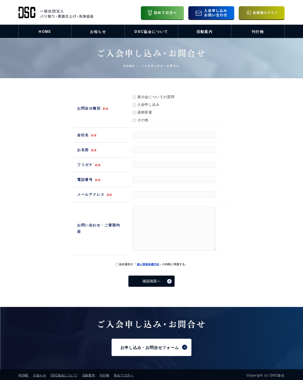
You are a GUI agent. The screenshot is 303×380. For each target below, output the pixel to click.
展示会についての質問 (155, 96)
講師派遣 (144, 112)
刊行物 (258, 31)
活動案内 (205, 31)
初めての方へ (124, 375)
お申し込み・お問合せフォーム (149, 347)
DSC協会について (151, 31)
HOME (45, 31)
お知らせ (98, 31)
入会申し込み (148, 104)
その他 (142, 119)
